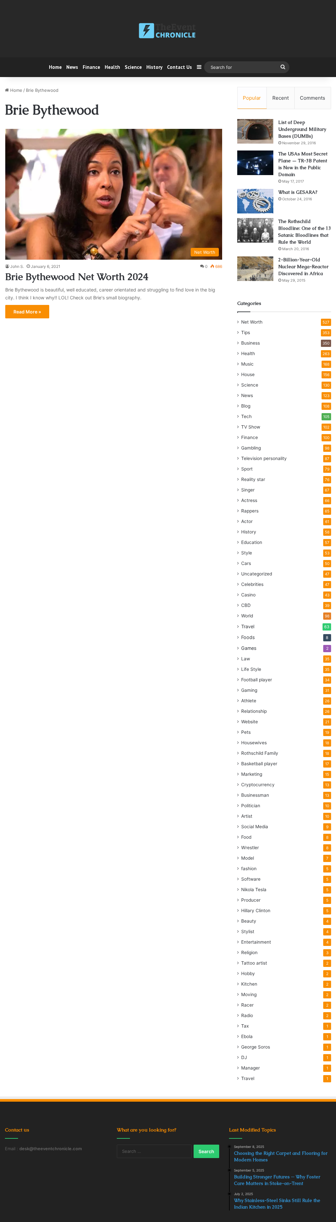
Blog (245, 406)
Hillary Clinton (255, 910)
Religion (249, 952)
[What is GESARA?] (255, 201)
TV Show (250, 427)
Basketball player (259, 763)
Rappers (250, 510)
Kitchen (249, 984)
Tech (246, 416)
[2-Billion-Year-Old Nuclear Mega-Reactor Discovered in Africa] (255, 268)
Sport (247, 468)
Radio (247, 1015)
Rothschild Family (259, 753)
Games (248, 648)
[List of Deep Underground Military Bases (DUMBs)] (255, 131)
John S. (17, 266)
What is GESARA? (297, 192)
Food (246, 837)
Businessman (255, 795)
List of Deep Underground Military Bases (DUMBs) (302, 129)
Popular (252, 98)
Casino (248, 594)
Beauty (248, 921)
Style (246, 552)
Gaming (249, 690)
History (154, 67)
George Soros (255, 1047)
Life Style (251, 669)
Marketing (251, 774)
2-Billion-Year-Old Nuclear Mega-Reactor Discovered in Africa (303, 266)
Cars (246, 563)
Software (251, 879)
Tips (245, 332)
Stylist (247, 931)
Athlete (248, 700)
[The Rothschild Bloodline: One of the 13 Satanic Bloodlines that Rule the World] (255, 230)
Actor (247, 521)
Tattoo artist (254, 963)
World (247, 615)
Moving (249, 994)
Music (247, 364)
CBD (246, 605)
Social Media (254, 826)
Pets (246, 732)
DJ (244, 1057)
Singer (248, 489)
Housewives (254, 742)
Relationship (254, 711)
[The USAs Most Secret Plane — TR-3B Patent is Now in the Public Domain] (255, 162)
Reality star (253, 479)
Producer (251, 900)
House (248, 374)
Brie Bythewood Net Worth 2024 (76, 276)
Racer (247, 1005)
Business (250, 343)
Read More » (27, 311)
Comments (312, 98)
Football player (256, 679)
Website (249, 721)
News (72, 67)
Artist (246, 816)
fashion (249, 868)
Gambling (251, 448)
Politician (250, 805)
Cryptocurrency (258, 784)
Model (247, 858)
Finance (91, 67)
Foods (248, 637)
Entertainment (256, 942)
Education (251, 542)
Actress (249, 500)
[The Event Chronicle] (167, 31)
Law (245, 658)
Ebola (247, 1036)
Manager (250, 1068)
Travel (247, 626)
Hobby (248, 973)
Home (55, 67)
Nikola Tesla (253, 889)
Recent (280, 98)
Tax (245, 1026)
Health (112, 67)
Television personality (264, 458)
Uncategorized (256, 573)
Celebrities (252, 584)
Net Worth (251, 322)
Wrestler (250, 847)
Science (133, 67)
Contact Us (179, 67)
